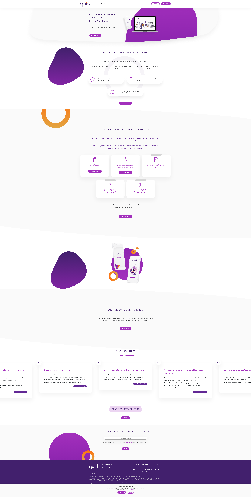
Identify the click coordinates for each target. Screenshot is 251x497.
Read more (132, 489)
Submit (125, 448)
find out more (125, 216)
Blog (134, 469)
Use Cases (104, 4)
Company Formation (147, 469)
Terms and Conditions (94, 471)
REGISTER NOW (125, 103)
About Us (135, 467)
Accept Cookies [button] (122, 492)
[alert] (125, 490)
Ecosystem (96, 4)
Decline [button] (130, 492)
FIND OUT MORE (95, 171)
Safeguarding (92, 473)
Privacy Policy (128, 442)
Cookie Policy (113, 471)
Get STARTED (95, 35)
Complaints (157, 472)
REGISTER (125, 417)
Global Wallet (145, 472)
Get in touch (157, 469)
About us (120, 4)
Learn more (125, 328)
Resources (112, 4)
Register (166, 4)
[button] (125, 494)
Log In (155, 4)
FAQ (155, 467)
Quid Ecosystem (146, 467)
